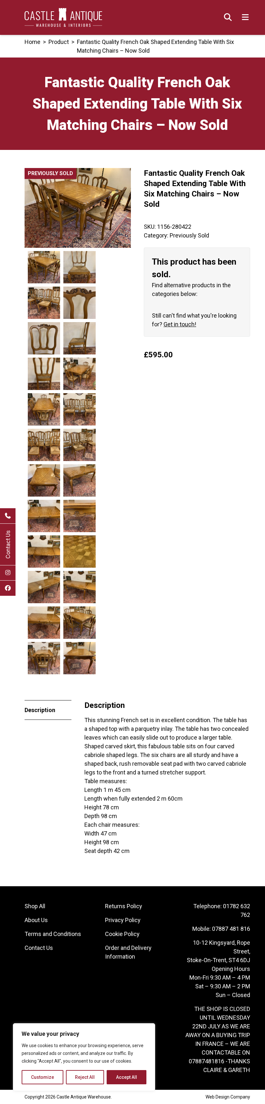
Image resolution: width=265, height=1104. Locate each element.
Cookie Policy (122, 934)
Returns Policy (123, 906)
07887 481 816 (231, 928)
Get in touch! (180, 324)
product (58, 41)
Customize (42, 1077)
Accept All (126, 1077)
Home (32, 41)
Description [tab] (40, 710)
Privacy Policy (123, 920)
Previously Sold (189, 235)
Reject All (85, 1077)
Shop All (35, 906)
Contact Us (8, 544)
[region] (84, 1057)
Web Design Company (228, 1096)
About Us (36, 920)
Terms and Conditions (53, 934)
